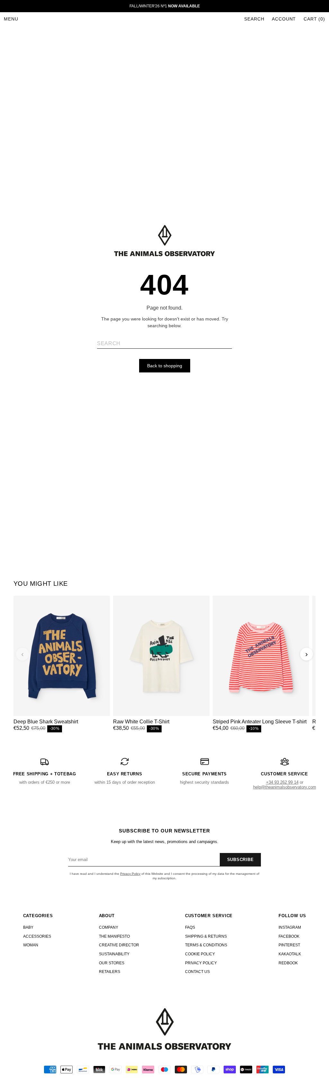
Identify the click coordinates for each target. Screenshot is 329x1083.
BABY (28, 927)
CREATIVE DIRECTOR (119, 945)
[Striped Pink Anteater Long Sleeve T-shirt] (261, 656)
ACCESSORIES (37, 936)
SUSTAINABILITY (114, 954)
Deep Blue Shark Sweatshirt (45, 721)
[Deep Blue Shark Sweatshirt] (61, 656)
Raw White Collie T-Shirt (141, 721)
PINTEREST (289, 945)
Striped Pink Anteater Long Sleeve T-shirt (260, 721)
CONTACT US (197, 971)
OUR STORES (111, 963)
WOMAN (30, 945)
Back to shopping (164, 365)
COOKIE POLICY (200, 954)
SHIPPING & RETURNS (206, 936)
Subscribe (240, 859)
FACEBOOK (289, 936)
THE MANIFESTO (114, 936)
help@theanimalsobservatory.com (284, 787)
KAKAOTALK (290, 954)
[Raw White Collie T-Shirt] (161, 656)
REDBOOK (288, 963)
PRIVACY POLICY (201, 963)
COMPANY (108, 927)
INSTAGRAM (290, 927)
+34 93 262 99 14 (282, 782)
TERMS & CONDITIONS (206, 945)
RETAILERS (109, 971)
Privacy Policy (130, 873)
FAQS (190, 927)
